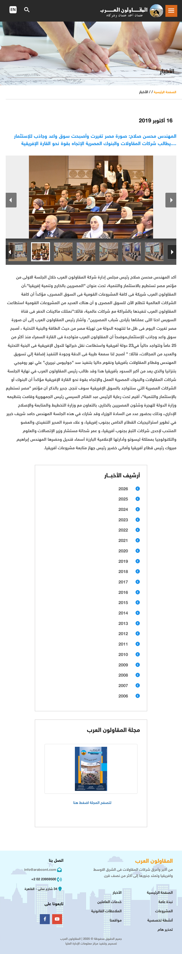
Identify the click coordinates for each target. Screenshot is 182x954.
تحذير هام (165, 930)
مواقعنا (116, 920)
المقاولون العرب (154, 861)
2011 (123, 644)
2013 (123, 624)
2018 (123, 572)
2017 (123, 582)
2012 (123, 634)
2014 (123, 613)
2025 (123, 499)
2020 (123, 551)
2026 (123, 489)
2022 (123, 530)
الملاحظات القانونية (106, 911)
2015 (123, 603)
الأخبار (117, 893)
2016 (123, 593)
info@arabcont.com (40, 870)
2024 (123, 510)
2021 (123, 541)
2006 (123, 696)
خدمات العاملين (109, 902)
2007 (123, 686)
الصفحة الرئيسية (165, 92)
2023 (123, 520)
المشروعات (164, 911)
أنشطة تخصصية (160, 920)
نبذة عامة (166, 902)
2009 (123, 665)
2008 (123, 675)
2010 (123, 655)
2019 (123, 561)
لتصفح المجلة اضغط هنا (92, 803)
